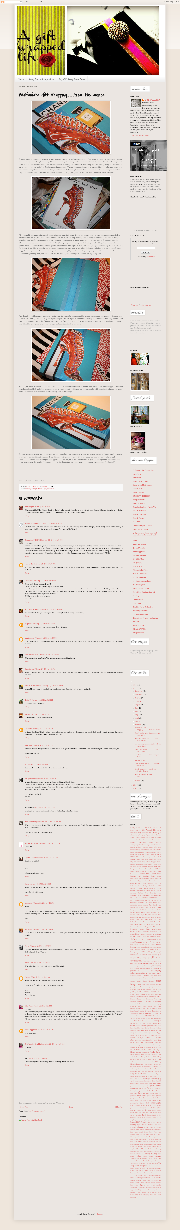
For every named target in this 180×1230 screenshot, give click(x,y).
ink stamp (156, 1013)
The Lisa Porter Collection (143, 607)
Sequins (143, 1144)
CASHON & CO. (139, 488)
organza (141, 1081)
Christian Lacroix (156, 900)
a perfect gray (138, 473)
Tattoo (138, 1161)
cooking (145, 905)
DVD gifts (158, 924)
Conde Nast (157, 902)
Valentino (140, 1173)
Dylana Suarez (30, 857)
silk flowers (139, 1146)
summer (158, 1156)
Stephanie (28, 623)
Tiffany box (152, 1166)
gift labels (144, 952)
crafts (136, 907)
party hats (158, 1093)
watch (147, 1185)
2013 (135, 681)
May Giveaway (145, 1054)
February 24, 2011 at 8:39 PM (43, 728)
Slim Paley (29, 1006)
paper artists (157, 1083)
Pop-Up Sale (157, 1108)
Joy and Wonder (139, 548)
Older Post (118, 1107)
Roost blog (149, 1134)
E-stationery (134, 929)
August (138, 704)
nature (148, 1069)
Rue (147, 1137)
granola (139, 981)
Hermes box (141, 999)
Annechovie (137, 477)
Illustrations (155, 1011)
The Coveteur (156, 1161)
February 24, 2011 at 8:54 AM (51, 540)
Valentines (133, 1173)
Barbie (159, 849)
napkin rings (134, 1069)
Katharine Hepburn (155, 1028)
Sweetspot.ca (143, 1158)
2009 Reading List (150, 828)
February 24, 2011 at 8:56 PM (43, 745)
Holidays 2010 (141, 1006)
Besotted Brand (156, 854)
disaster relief (134, 919)
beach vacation (135, 854)
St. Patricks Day (138, 1154)
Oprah (132, 1081)
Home (21, 79)
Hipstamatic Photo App (153, 999)
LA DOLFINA (138, 559)
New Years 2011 (149, 1071)
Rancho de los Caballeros (144, 1117)
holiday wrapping (155, 1004)
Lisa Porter (29, 580)
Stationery (147, 1154)
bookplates (133, 869)
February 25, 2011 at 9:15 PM (44, 807)
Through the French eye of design (145, 618)
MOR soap (158, 1062)
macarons (158, 1042)
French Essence (138, 518)
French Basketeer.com (33, 685)
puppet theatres (156, 1110)
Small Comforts (150, 1149)
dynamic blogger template (147, 927)
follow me (134, 305)
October (138, 698)
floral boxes (146, 942)
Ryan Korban (134, 1139)
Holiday (133, 1001)
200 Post (141, 828)
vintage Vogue (139, 1182)
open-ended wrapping (154, 1079)
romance (142, 1134)
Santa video (154, 1139)
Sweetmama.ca (134, 1158)
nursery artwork (150, 1074)
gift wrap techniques (36, 489)
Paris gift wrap (135, 1091)
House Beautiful (139, 1011)
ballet (145, 849)
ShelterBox (149, 1144)
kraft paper (147, 1033)
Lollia (142, 1042)
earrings (142, 929)
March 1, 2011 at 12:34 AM (40, 977)
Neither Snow (154, 1069)
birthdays (137, 859)
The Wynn (142, 1166)
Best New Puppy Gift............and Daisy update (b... (146, 739)
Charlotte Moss (143, 893)
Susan (27, 884)
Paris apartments (156, 1088)
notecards (143, 1074)
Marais (132, 1052)
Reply (27, 516)
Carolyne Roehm (142, 888)
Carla (27, 946)
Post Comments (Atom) (37, 1111)
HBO (150, 996)
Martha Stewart (155, 1052)
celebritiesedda (141, 890)
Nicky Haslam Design (141, 588)
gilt (149, 973)
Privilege (136, 595)
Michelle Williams (145, 1059)
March (137, 721)
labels (159, 1035)
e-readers (158, 927)
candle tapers (145, 886)
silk (158, 1144)
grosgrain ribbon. (151, 989)
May (137, 714)
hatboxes (132, 996)
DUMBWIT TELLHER (141, 496)
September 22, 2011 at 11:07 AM (52, 1044)
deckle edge (140, 914)
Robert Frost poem (155, 1132)
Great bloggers (148, 981)
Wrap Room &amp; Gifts (41, 79)
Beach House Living (140, 481)
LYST (148, 230)
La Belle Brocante (139, 555)
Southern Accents (149, 1151)
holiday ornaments (143, 1004)
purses (143, 1112)
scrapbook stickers (155, 1141)
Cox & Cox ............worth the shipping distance (145, 770)
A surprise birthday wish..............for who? (148, 775)
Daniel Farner (140, 912)
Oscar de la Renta (149, 1081)
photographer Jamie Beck (139, 1103)
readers (153, 1120)
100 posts (134, 828)
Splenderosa (29, 669)
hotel (159, 1008)
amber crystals (135, 837)
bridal (159, 869)
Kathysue (28, 929)
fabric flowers (153, 934)
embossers (146, 931)
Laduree (133, 1038)
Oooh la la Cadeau (140, 1079)
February (138, 724)
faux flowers (142, 940)
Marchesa (138, 1052)
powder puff (140, 1110)
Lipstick (137, 1042)
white (143, 1190)
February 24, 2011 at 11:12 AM (51, 609)
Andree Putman (145, 837)
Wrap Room (138, 1194)
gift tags (150, 952)
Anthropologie (134, 845)
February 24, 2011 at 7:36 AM (51, 523)
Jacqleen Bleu (149, 1018)
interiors (148, 1015)
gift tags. (156, 952)
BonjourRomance (31, 654)
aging (143, 835)
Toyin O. (28, 700)
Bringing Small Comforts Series (150, 874)
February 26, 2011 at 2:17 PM (40, 884)
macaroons (133, 1045)
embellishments (135, 931)
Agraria (148, 835)
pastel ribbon (141, 1095)
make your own (146, 305)
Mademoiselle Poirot (140, 570)
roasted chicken (143, 1132)
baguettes (133, 849)
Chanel (153, 890)
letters (148, 1040)
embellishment (156, 929)
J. (25, 764)
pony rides (150, 1108)
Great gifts (141, 984)
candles (151, 886)
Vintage (138, 1180)
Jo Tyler (139, 1023)
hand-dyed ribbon (149, 992)
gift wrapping (156, 966)
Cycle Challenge (150, 907)
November (139, 694)
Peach (153, 1095)
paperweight (134, 1088)
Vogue (136, 1185)
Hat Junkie (158, 994)
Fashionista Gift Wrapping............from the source (147, 728)
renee (27, 962)
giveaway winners (135, 975)
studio (145, 1156)
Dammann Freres (150, 910)
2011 (135, 688)
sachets (141, 1139)
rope (155, 1134)
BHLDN (132, 857)
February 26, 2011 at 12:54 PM (47, 857)
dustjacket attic (138, 499)
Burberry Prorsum (149, 878)
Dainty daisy (134, 910)
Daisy (142, 909)
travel (132, 1170)
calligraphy (134, 883)
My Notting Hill (139, 584)
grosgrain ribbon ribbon (137, 989)
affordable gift (155, 832)
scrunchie (133, 1144)
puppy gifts (138, 1112)
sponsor (157, 1151)
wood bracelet (142, 1192)
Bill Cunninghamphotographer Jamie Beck (148, 857)
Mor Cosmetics (149, 1062)
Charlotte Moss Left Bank (145, 895)
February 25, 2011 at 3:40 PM (37, 764)
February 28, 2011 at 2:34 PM (40, 962)
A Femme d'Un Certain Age (143, 470)
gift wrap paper (145, 958)
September (139, 701)
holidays (133, 1006)
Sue (26, 714)
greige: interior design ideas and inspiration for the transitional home (145, 535)
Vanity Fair (137, 1175)
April (137, 718)
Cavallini (158, 888)
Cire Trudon (148, 902)
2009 (135, 788)
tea (141, 1161)
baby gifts (157, 847)
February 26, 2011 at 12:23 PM (49, 843)
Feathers (149, 940)
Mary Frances (135, 1054)
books (139, 869)
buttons (157, 878)
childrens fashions (148, 897)
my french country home (142, 581)
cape (156, 886)
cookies (140, 905)
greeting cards (134, 987)
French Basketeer (139, 510)
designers (148, 914)
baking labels (140, 849)
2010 (135, 785)
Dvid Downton (134, 927)
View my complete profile (139, 135)
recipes (158, 1120)
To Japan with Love (146, 1168)
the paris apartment (140, 614)
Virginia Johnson (150, 1182)
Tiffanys (158, 1166)
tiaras (147, 1166)
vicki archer (29, 563)
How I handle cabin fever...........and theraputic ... (147, 734)
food (131, 945)
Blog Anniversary (135, 861)
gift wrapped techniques (144, 966)
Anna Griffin (134, 840)
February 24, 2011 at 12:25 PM (45, 638)
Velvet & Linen (138, 625)
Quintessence (138, 599)
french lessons (141, 947)
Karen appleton (147, 1026)
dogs (146, 919)
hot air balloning (152, 1008)
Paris (149, 1088)
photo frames (156, 1100)
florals (152, 942)
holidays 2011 (152, 1006)
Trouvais (136, 621)
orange (136, 1081)
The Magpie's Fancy (140, 610)
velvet (145, 1175)
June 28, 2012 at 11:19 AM (37, 1058)
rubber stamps (141, 1137)
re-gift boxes (156, 1117)
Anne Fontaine (152, 840)
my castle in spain (139, 577)
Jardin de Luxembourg (146, 1021)
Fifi (153, 940)
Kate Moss (137, 1028)
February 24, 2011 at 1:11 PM (45, 669)
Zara (155, 1194)
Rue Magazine (153, 1137)
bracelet (154, 869)
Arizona (132, 847)
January (138, 780)
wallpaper (141, 1185)
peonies (158, 1096)
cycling (158, 907)
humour (149, 1011)
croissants (141, 907)
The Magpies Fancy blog (137, 1163)
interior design (140, 1016)
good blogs (142, 978)
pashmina (133, 1095)
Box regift (148, 869)
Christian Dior (146, 900)
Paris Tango (134, 1093)
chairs (148, 890)
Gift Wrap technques (137, 963)
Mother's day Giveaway (146, 1064)
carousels (152, 888)
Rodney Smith (134, 1134)
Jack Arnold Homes (139, 1018)
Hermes (132, 999)
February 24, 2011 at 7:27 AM (45, 506)
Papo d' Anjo (142, 1088)
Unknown (28, 728)
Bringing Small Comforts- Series (142, 876)
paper (150, 1083)
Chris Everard (138, 900)
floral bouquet (136, 942)
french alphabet (139, 944)
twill (143, 1170)
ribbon (140, 1126)
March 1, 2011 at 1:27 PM (43, 1006)
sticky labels (135, 1156)
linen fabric (153, 1040)
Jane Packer (157, 1018)
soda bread (140, 1151)
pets (140, 1100)
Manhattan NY (138, 1050)
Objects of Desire (140, 1076)
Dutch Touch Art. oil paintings (144, 924)
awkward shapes (148, 847)
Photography (156, 1102)
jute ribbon (139, 1026)
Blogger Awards (156, 861)
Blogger (99, 1214)
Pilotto (137, 1105)
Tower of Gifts (156, 1168)
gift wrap (139, 954)
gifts (139, 973)
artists (138, 846)
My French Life (156, 1066)
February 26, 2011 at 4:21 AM (50, 821)
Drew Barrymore (145, 922)
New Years (141, 1071)
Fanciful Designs (139, 503)
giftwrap (144, 973)
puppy (132, 1112)
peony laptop (134, 1098)
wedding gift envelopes (137, 1187)
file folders (157, 940)
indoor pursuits (147, 1013)
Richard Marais (134, 1129)
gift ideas (137, 952)
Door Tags (152, 919)
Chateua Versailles (135, 898)
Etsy (137, 933)
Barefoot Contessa (144, 852)
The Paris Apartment (152, 1163)
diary (140, 917)
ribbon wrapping (149, 1127)
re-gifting (133, 1120)
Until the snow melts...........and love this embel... (147, 764)
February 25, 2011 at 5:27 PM (46, 778)
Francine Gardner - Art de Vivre (145, 507)
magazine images (155, 1045)
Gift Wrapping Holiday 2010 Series (141, 968)
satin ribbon (138, 1141)
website (158, 1185)
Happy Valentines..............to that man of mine (146, 750)
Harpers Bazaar (149, 994)
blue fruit (28, 745)
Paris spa (158, 1091)
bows (142, 869)
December (139, 691)
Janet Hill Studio (139, 544)
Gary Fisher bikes (152, 949)
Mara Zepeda (157, 1050)
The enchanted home (32, 523)
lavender (152, 1038)
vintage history (146, 1180)
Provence (148, 1110)
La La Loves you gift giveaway (146, 1035)
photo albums (147, 1100)
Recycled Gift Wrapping (138, 1122)
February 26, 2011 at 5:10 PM (43, 903)
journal (155, 1023)
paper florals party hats (139, 1086)
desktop (154, 914)
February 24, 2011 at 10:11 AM (45, 580)
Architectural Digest (144, 845)
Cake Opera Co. (150, 881)
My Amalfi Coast (146, 1066)
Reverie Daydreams (148, 1124)
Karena (27, 977)
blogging (150, 866)
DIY (142, 919)
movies (139, 1066)
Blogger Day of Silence (145, 864)
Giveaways (145, 975)
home (135, 540)
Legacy (144, 1040)
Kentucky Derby (135, 1030)
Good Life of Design (140, 529)
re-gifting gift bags (143, 1120)
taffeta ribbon (153, 1158)
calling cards (142, 883)
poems (138, 1108)
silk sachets (147, 1146)
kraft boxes (140, 1033)
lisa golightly (137, 562)
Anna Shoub (143, 840)
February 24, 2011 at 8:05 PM (38, 714)
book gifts (157, 866)
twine (146, 1170)
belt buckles (146, 854)
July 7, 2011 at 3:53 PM (46, 1029)
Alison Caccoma (156, 835)
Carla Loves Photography (142, 485)
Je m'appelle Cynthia (33, 1044)
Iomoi (155, 1016)
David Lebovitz (138, 492)
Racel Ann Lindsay (151, 1112)
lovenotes (151, 1042)
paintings (136, 1083)
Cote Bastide (153, 905)
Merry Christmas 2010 (148, 1057)
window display (150, 1190)
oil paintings (150, 1076)
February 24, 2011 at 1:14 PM (52, 685)
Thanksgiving (147, 1161)
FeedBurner (150, 256)
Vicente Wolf (153, 1178)
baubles (159, 852)
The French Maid (31, 843)
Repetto (139, 1124)
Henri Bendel (156, 996)
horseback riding (141, 1008)
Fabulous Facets (141, 936)
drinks (152, 922)
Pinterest (154, 1105)
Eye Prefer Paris (144, 934)
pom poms (143, 1108)
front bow (153, 947)
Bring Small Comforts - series (141, 871)
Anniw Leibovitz (155, 842)
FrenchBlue (137, 521)
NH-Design (158, 1071)
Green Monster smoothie (153, 984)
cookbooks (133, 905)
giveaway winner (155, 973)
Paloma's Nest (144, 1083)
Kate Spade (145, 1028)
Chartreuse (157, 895)
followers (158, 942)
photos (132, 1105)
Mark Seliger (145, 1052)
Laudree (147, 1038)
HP (145, 1011)
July (136, 708)
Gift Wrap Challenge (150, 954)
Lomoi (146, 1042)
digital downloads (156, 917)
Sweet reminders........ (142, 760)
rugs (160, 1137)
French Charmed (139, 514)
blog (159, 859)
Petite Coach (134, 1100)
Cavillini (132, 890)
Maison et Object (136, 1047)
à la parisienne (30, 778)
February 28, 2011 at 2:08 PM (40, 946)
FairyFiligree (29, 506)
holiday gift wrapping (144, 1001)
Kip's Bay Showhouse (148, 1030)
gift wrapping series (143, 971)
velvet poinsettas (152, 1175)
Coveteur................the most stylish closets (147, 756)
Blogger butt (134, 864)
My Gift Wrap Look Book (72, 79)
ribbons (158, 1127)
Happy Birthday (140, 994)
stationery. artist (156, 1154)
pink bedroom (147, 1105)
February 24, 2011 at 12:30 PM (49, 654)
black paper (144, 859)
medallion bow (156, 1054)
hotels (132, 1011)
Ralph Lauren (146, 1115)
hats (137, 996)
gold (137, 978)
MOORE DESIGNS (140, 573)
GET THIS (154, 230)
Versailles (145, 1178)
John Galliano (147, 1023)
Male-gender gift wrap (150, 1047)
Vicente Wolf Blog (139, 629)
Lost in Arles (137, 566)
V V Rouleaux (156, 1170)
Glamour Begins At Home (142, 525)
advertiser (145, 833)
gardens (143, 949)
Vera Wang (138, 1178)
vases (141, 1175)
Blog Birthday (146, 861)
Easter (148, 929)
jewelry (156, 1020)
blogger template (142, 866)
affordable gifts (135, 835)
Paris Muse (152, 1091)
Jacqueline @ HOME (33, 540)
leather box (138, 1040)
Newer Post (24, 1107)
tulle (136, 1170)
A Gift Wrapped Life (152, 100)
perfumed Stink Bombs (154, 1098)
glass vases (153, 975)
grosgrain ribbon (49, 489)
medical (132, 1057)
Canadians (138, 886)
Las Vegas (140, 1038)
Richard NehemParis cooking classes (150, 1129)
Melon (138, 1057)
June (137, 711)
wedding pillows (151, 1187)
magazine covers (143, 1045)
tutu (140, 1170)
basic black (153, 852)
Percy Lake (142, 1098)
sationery (145, 1141)
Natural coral (142, 1069)
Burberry (141, 878)
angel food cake (156, 837)
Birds (132, 859)
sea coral (138, 1144)
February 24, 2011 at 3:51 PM (42, 700)
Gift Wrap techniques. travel (152, 961)
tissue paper (134, 1168)
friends (147, 947)
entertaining (153, 931)
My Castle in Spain (32, 609)
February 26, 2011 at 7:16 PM (43, 929)
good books (152, 978)
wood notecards (152, 1192)
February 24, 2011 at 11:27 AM (44, 623)
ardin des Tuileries (156, 845)
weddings (138, 1190)
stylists (151, 1156)
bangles (155, 849)
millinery (133, 1062)
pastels (149, 1095)
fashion (27, 489)
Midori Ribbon (156, 1059)
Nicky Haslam (134, 1074)
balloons (149, 849)
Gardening (137, 949)
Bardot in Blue (134, 852)
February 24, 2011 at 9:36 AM (44, 564)
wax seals (152, 1185)
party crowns (150, 1093)
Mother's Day (134, 1064)
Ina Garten (139, 1013)
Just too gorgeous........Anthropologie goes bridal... (148, 745)
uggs (150, 1170)
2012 (135, 685)
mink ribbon (140, 1062)
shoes (154, 1144)
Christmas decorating (137, 902)
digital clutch (146, 917)
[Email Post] (51, 486)
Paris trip (141, 1093)
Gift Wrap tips (149, 963)
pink (140, 1105)
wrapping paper (148, 1194)
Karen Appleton (31, 1029)
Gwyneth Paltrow (138, 992)
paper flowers (155, 1085)
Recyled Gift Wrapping (154, 1122)
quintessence (29, 638)
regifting (133, 1125)
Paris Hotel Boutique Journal (144, 592)
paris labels (144, 1091)
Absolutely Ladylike (32, 821)
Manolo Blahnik (148, 1050)
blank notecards (153, 859)
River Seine (134, 1132)
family (149, 936)
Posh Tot (133, 1110)
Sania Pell (147, 1139)
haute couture (143, 996)
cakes (159, 881)
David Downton (151, 912)
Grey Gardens (144, 987)
